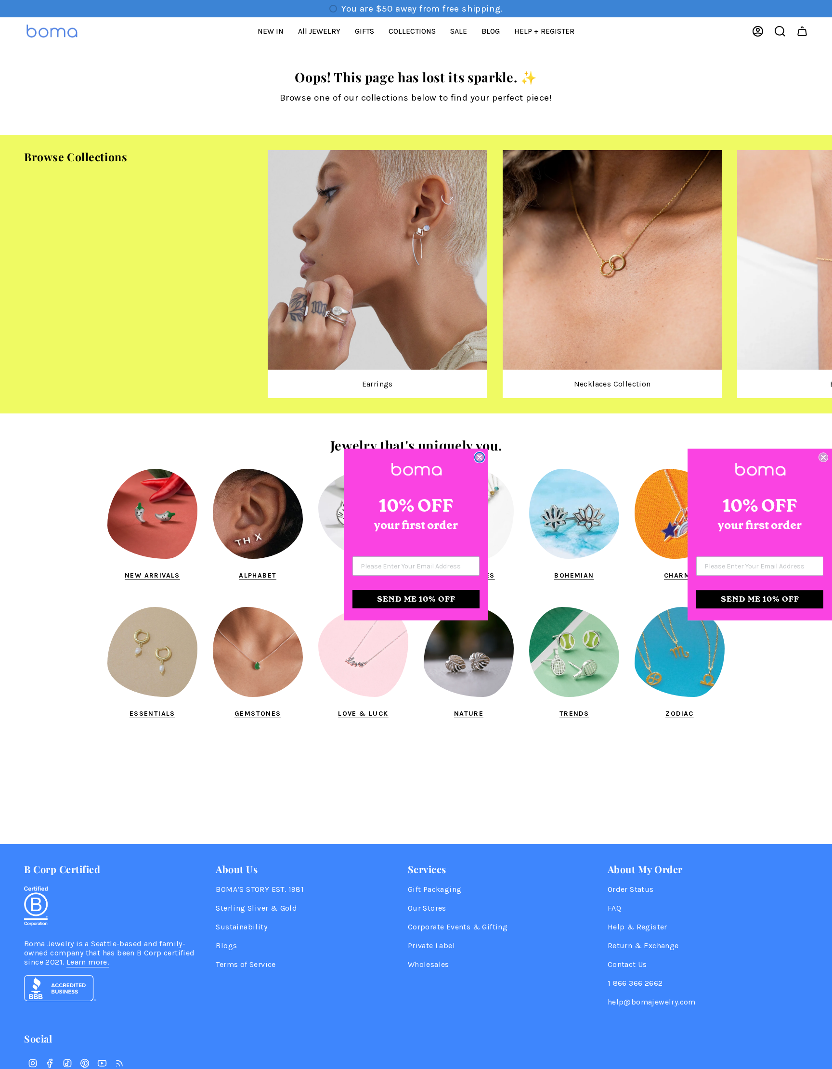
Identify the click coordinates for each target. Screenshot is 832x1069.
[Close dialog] (479, 457)
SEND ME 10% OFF (416, 599)
